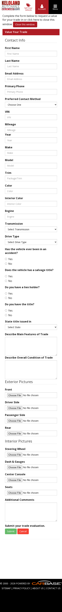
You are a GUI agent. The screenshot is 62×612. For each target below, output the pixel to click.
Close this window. (25, 24)
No (10, 264)
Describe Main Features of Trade (26, 334)
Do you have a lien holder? (22, 287)
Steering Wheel (15, 449)
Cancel (23, 531)
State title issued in (18, 321)
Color (8, 185)
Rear (8, 428)
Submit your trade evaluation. (25, 526)
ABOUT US (38, 588)
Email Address (14, 73)
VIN (7, 112)
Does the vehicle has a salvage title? (29, 270)
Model (9, 160)
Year (8, 134)
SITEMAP (6, 588)
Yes (10, 259)
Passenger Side (15, 415)
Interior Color (14, 198)
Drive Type (12, 236)
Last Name (12, 61)
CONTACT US (53, 588)
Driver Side (12, 402)
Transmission (14, 223)
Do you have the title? (19, 304)
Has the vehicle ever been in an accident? (25, 251)
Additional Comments (19, 500)
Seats (8, 487)
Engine (9, 211)
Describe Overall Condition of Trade (29, 357)
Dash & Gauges (15, 462)
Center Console (15, 474)
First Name (12, 48)
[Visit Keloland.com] (11, 9)
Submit (11, 531)
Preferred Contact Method (23, 99)
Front (8, 389)
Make (8, 147)
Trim (8, 173)
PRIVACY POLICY (21, 588)
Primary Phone (14, 86)
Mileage (10, 124)
